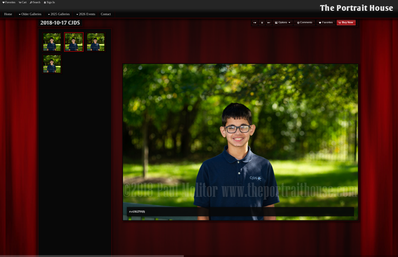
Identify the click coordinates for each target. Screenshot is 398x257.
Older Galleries (31, 14)
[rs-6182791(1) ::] (73, 42)
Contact (106, 14)
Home (8, 14)
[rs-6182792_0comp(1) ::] (52, 63)
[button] (255, 23)
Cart (24, 2)
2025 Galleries (60, 14)
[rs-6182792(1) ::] (95, 42)
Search (36, 2)
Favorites (10, 2)
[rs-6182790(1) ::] (52, 42)
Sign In (51, 2)
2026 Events (87, 14)
